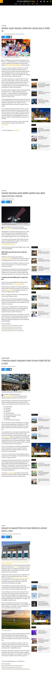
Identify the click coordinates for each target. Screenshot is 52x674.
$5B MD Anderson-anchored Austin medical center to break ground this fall (44, 428)
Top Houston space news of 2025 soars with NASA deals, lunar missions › (12, 325)
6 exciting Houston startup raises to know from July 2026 (44, 93)
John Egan (3, 199)
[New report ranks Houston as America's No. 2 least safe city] (34, 588)
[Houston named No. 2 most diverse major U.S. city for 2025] (34, 436)
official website (5, 124)
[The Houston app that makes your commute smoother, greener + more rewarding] (34, 641)
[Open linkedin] (47, 1)
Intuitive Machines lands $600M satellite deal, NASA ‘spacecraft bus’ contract (23, 194)
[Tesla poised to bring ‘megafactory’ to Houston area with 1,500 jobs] (34, 253)
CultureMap (16, 130)
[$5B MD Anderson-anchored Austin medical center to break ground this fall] (34, 428)
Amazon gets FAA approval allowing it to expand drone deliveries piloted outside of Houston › (16, 669)
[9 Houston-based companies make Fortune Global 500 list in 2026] (16, 383)
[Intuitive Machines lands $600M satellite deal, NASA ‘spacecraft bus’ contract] (16, 216)
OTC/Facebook (17, 57)
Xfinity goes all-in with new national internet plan (42, 632)
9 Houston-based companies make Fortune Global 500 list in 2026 (26, 362)
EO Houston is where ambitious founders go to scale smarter (43, 305)
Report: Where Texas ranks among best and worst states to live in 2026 (44, 147)
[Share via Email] (10, 37)
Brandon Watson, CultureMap (7, 533)
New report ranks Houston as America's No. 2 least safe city (43, 587)
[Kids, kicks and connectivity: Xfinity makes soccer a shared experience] (34, 465)
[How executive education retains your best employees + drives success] (34, 314)
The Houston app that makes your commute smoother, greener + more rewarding (44, 641)
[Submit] (50, 1)
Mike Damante (4, 366)
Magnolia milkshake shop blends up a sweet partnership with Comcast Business (43, 474)
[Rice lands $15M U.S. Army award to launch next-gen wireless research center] (34, 130)
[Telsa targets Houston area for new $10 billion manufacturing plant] (34, 420)
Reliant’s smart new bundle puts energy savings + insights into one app (44, 480)
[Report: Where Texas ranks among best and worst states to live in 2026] (34, 146)
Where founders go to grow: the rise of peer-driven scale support (43, 297)
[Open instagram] (44, 1)
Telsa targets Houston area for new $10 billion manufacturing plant (44, 420)
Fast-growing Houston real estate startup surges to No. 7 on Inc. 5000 (44, 260)
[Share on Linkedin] (8, 37)
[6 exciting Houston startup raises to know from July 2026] (34, 93)
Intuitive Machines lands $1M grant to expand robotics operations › (12, 327)
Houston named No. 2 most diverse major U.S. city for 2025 (43, 436)
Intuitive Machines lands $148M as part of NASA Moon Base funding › (12, 329)
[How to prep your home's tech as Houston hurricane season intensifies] (34, 649)
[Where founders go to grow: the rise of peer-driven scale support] (34, 298)
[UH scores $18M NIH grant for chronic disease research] (34, 138)
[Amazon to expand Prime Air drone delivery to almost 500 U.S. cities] (16, 551)
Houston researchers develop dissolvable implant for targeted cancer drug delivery (43, 102)
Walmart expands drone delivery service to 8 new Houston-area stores (43, 596)
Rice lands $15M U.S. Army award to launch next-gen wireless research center (44, 131)
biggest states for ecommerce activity (20, 578)
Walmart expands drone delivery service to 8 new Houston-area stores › (12, 665)
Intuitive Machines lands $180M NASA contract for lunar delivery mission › (13, 330)
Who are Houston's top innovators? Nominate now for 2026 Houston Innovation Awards (44, 86)
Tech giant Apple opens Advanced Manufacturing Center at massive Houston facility (43, 269)
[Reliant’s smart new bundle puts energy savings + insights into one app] (34, 481)
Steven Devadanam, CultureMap (9, 34)
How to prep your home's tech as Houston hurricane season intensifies (43, 649)
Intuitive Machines (8, 228)
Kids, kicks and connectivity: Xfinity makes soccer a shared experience (44, 465)
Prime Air (16, 567)
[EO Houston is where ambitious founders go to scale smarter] (34, 306)
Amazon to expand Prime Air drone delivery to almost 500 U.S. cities (24, 529)
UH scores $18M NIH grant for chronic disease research (43, 138)
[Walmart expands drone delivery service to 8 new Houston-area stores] (34, 596)
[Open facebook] (37, 1)
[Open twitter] (40, 1)
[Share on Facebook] (3, 37)
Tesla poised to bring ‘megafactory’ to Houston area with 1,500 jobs (44, 252)
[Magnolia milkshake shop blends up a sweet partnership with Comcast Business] (34, 473)
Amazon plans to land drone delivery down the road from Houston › (12, 667)
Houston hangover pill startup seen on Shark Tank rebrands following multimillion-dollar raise (44, 604)
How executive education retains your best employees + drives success (43, 314)
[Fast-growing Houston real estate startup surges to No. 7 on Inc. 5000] (34, 261)
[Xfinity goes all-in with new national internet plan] (34, 633)
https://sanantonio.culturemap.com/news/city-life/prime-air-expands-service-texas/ (15, 562)
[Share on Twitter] (5, 37)
